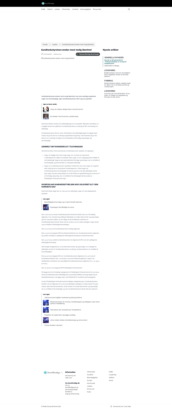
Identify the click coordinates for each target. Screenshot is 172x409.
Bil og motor (97, 9)
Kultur (89, 392)
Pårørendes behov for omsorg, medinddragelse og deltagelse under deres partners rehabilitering (75, 302)
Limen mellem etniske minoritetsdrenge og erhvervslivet (68, 320)
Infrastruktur (66, 9)
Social (111, 380)
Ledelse (57, 9)
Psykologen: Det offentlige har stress (62, 207)
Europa (89, 380)
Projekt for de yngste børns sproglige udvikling (59, 315)
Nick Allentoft (48, 54)
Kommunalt (91, 383)
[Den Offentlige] (86, 3)
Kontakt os (68, 392)
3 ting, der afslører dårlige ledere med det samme (66, 109)
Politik (43, 9)
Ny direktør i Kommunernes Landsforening (64, 116)
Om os (67, 385)
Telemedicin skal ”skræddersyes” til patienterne (65, 310)
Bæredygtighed (85, 9)
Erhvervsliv (90, 389)
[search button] (129, 9)
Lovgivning (112, 375)
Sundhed (75, 9)
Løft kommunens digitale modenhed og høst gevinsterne (63, 297)
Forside (45, 44)
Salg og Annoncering (72, 394)
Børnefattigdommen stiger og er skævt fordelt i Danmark (63, 202)
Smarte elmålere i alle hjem (53, 325)
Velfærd (49, 9)
